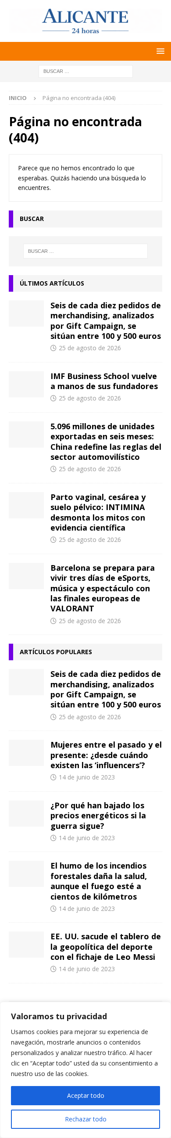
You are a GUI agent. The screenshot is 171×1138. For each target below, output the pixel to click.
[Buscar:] (86, 70)
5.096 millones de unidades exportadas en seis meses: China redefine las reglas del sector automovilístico (105, 441)
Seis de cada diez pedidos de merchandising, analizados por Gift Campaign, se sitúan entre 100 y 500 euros (105, 320)
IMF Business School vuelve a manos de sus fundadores (104, 381)
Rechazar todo (86, 1119)
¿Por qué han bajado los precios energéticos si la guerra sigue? (98, 815)
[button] (159, 51)
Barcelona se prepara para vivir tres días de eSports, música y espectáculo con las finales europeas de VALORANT (102, 588)
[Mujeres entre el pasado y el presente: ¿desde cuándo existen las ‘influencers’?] (26, 753)
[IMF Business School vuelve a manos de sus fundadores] (26, 384)
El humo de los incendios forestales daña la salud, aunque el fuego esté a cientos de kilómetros (98, 880)
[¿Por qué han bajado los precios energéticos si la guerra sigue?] (26, 813)
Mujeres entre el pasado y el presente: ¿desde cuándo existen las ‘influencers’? (106, 754)
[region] (85, 1070)
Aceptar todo (85, 1095)
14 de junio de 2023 (87, 777)
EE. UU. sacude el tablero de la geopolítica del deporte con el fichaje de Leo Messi (105, 946)
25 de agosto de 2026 (90, 348)
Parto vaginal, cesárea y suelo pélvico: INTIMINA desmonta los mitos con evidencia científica (98, 512)
